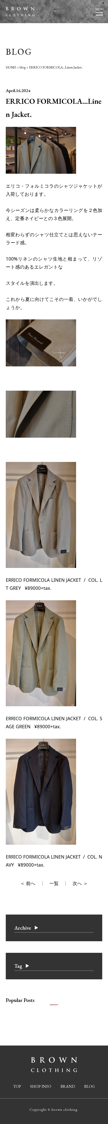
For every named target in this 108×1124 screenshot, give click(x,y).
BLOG (89, 1086)
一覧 (54, 883)
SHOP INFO (40, 1086)
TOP (17, 1086)
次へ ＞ (80, 883)
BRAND (67, 1086)
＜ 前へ (27, 883)
